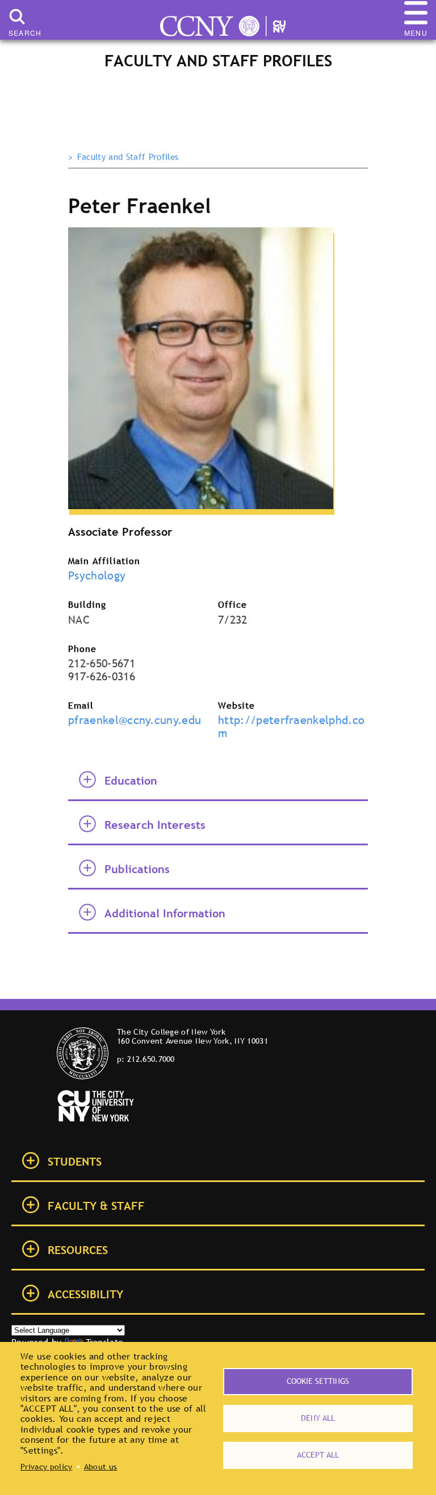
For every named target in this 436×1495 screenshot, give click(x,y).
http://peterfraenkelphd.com (291, 726)
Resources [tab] (78, 1250)
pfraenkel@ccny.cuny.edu (134, 720)
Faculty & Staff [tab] (96, 1205)
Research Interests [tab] (155, 825)
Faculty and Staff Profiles (127, 157)
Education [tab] (130, 780)
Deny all (318, 1418)
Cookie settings (318, 1381)
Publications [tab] (137, 869)
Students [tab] (75, 1161)
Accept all (318, 1455)
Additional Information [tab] (164, 913)
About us (101, 1467)
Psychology (96, 575)
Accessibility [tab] (85, 1294)
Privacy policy (46, 1467)
